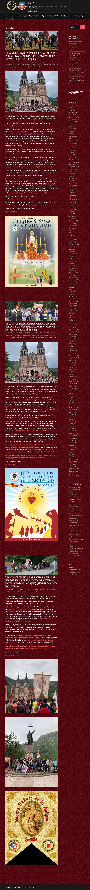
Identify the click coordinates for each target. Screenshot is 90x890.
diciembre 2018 (74, 273)
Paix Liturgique (73, 544)
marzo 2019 (72, 266)
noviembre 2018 (74, 275)
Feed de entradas (74, 570)
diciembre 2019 (74, 244)
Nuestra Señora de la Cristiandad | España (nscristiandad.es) (33, 167)
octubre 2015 (73, 360)
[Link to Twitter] (9, 19)
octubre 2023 (73, 164)
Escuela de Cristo (74, 501)
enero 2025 (72, 138)
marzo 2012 (72, 452)
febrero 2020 (73, 240)
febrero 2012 (73, 454)
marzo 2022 (72, 195)
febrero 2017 (73, 325)
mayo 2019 (72, 261)
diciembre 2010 (74, 469)
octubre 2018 (73, 277)
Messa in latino (48, 62)
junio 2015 (72, 367)
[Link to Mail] (16, 19)
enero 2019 (72, 270)
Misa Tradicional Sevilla (46, 335)
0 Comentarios (19, 62)
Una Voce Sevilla (23, 67)
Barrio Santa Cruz (74, 487)
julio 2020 (72, 228)
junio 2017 (72, 315)
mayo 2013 (72, 421)
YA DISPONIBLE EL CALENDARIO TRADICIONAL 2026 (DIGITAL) (76, 80)
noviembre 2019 (74, 247)
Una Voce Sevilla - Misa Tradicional (41, 67)
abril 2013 (72, 424)
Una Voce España (13, 67)
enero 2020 (72, 242)
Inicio (52, 16)
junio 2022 (72, 190)
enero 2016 (72, 353)
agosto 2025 (73, 122)
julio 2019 (72, 256)
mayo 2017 (72, 318)
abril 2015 (72, 372)
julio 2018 (72, 284)
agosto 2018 (73, 282)
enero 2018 (72, 299)
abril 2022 (72, 193)
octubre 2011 (73, 464)
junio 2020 (72, 230)
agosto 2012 (73, 443)
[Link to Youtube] (12, 19)
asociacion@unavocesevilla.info (20, 199)
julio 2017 (72, 313)
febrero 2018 (73, 296)
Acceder (71, 567)
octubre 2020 (73, 226)
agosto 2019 (73, 254)
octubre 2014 (73, 386)
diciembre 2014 (74, 381)
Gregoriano (29, 62)
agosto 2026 (73, 105)
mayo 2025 (72, 129)
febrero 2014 (73, 402)
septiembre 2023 (74, 167)
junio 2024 (72, 148)
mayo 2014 (72, 395)
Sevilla (71, 546)
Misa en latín (17, 64)
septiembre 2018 (74, 280)
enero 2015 (72, 379)
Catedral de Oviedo (40, 129)
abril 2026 (72, 110)
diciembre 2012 (74, 433)
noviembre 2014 (74, 384)
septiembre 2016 (74, 336)
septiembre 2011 (74, 466)
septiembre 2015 (74, 362)
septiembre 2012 (74, 440)
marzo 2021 (72, 214)
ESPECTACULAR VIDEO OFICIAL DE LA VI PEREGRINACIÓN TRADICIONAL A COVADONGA (75, 45)
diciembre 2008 (74, 473)
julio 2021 (72, 204)
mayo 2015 (72, 369)
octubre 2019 (73, 249)
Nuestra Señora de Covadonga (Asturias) (20, 131)
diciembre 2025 (74, 117)
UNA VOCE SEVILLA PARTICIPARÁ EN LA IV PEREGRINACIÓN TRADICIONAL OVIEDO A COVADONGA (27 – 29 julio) (30, 56)
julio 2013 (72, 417)
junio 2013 (72, 419)
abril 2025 (72, 131)
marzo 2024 (72, 155)
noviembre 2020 (74, 223)
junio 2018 (72, 287)
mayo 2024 (72, 150)
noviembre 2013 (74, 410)
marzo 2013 (72, 426)
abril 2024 (72, 152)
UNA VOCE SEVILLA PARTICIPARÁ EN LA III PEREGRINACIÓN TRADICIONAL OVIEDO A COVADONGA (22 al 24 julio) (30, 326)
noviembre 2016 (74, 332)
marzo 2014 (72, 400)
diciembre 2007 (74, 476)
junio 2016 (72, 341)
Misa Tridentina (44, 64)
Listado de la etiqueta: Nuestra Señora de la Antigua (25, 16)
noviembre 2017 (74, 303)
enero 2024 (72, 157)
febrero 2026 (73, 112)
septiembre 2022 (74, 188)
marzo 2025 (72, 133)
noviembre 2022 (74, 185)
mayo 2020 (72, 233)
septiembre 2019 (74, 251)
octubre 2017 (73, 306)
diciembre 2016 (74, 329)
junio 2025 (72, 126)
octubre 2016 (73, 334)
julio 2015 (72, 365)
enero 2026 (72, 115)
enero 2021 (72, 219)
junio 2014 (72, 393)
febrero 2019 (73, 268)
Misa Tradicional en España (49, 589)
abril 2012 (72, 450)
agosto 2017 (73, 310)
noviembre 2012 (74, 435)
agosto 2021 (73, 202)
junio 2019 (72, 259)
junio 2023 (72, 171)
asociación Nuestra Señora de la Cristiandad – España (22, 121)
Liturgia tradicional (38, 62)
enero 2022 (72, 197)
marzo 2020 (72, 237)
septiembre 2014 (74, 388)
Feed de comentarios (75, 572)
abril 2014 (72, 398)
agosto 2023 (73, 169)
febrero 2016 (73, 351)
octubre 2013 (73, 412)
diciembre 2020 (74, 221)
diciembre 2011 (74, 459)
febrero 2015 (73, 377)
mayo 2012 (72, 447)
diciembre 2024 (74, 141)
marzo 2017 (72, 322)
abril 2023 (72, 174)
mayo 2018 (72, 289)
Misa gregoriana (25, 64)
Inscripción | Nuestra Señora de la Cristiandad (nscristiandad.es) (29, 193)
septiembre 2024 (74, 143)
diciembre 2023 (74, 159)
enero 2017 (72, 327)
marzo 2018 (72, 294)
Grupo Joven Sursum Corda (33, 332)
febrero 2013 (73, 428)
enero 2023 (72, 181)
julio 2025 (72, 124)
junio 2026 (72, 108)
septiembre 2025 (74, 119)
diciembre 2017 (74, 301)
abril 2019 (72, 263)
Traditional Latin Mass (76, 551)
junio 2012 (72, 445)
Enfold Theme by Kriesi (30, 887)
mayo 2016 (72, 344)
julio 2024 (72, 145)
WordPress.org (73, 574)
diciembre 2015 (74, 355)
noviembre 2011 (74, 461)
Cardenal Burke (73, 494)
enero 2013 (72, 431)
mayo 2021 (72, 209)
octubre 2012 (73, 438)
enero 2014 (72, 405)
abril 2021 (72, 211)
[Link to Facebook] (6, 19)
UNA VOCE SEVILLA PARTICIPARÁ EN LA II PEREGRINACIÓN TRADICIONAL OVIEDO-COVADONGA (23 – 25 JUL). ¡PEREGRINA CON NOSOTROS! (31, 582)
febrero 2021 (73, 216)
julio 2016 (72, 339)
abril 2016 (72, 346)
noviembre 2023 (74, 162)
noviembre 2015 (74, 358)
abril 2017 (72, 320)
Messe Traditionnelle (75, 516)
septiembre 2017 (74, 308)
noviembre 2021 (74, 200)
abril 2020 (72, 235)
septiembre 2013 (74, 414)
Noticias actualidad (60, 16)
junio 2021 (72, 207)
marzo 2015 (72, 374)
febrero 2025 (73, 136)
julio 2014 (72, 391)
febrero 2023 (73, 178)
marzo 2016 (72, 348)
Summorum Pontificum (18, 337)
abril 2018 (72, 292)
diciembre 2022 (74, 183)
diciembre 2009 (74, 471)
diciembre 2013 (74, 407)
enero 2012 (72, 457)
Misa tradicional (35, 64)
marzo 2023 (72, 176)
